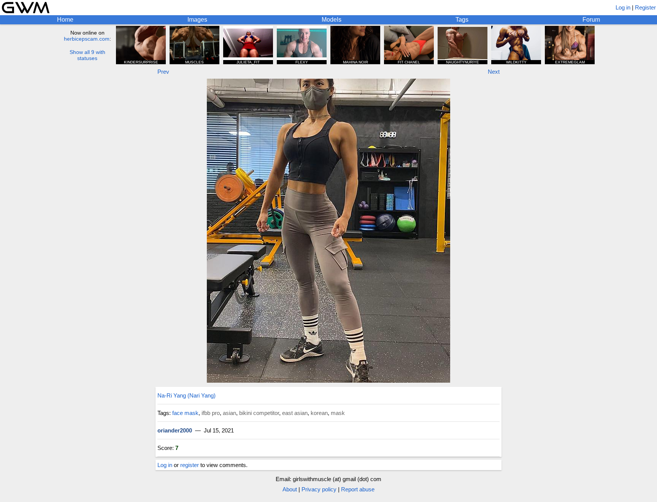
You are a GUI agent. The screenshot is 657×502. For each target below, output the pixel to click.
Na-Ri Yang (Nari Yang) (186, 395)
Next (494, 71)
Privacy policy (319, 489)
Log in (623, 7)
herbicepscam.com (87, 39)
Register (645, 7)
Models (331, 19)
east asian (295, 413)
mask (338, 413)
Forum (591, 19)
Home (65, 19)
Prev (163, 71)
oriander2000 (174, 430)
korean (319, 413)
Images (197, 19)
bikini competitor (259, 413)
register (189, 465)
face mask (185, 413)
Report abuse (358, 489)
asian (229, 413)
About (289, 489)
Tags (461, 19)
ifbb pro (211, 413)
